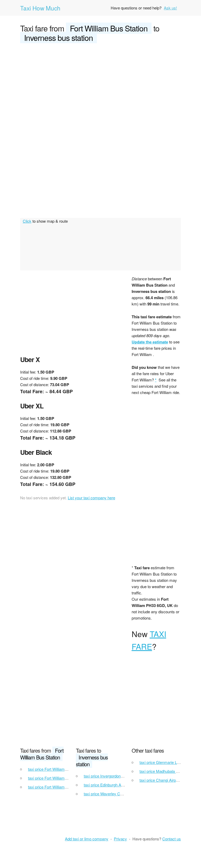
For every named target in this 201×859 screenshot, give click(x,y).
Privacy (120, 838)
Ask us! (170, 7)
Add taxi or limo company (86, 838)
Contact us (171, 838)
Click (27, 221)
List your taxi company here (91, 497)
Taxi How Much (40, 8)
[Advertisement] (100, 87)
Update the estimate (150, 342)
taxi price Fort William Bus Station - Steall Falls (67, 787)
